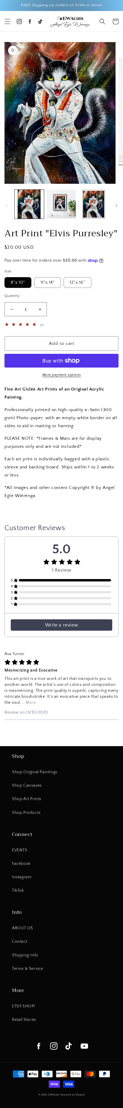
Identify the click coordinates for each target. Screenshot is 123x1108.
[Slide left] (6, 205)
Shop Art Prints (26, 799)
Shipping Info (25, 955)
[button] (7, 21)
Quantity (12, 296)
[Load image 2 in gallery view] (61, 204)
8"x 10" (18, 282)
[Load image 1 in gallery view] (29, 204)
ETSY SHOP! (23, 1006)
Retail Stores (24, 1019)
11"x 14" (48, 282)
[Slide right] (116, 205)
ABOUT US (22, 928)
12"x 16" (77, 282)
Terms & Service (27, 968)
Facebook (21, 863)
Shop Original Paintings (34, 772)
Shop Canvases (27, 785)
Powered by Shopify (73, 1094)
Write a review (61, 625)
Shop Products (26, 812)
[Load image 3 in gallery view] (93, 204)
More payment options (61, 375)
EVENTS (19, 850)
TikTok (18, 890)
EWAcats (54, 1094)
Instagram (21, 877)
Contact (19, 941)
